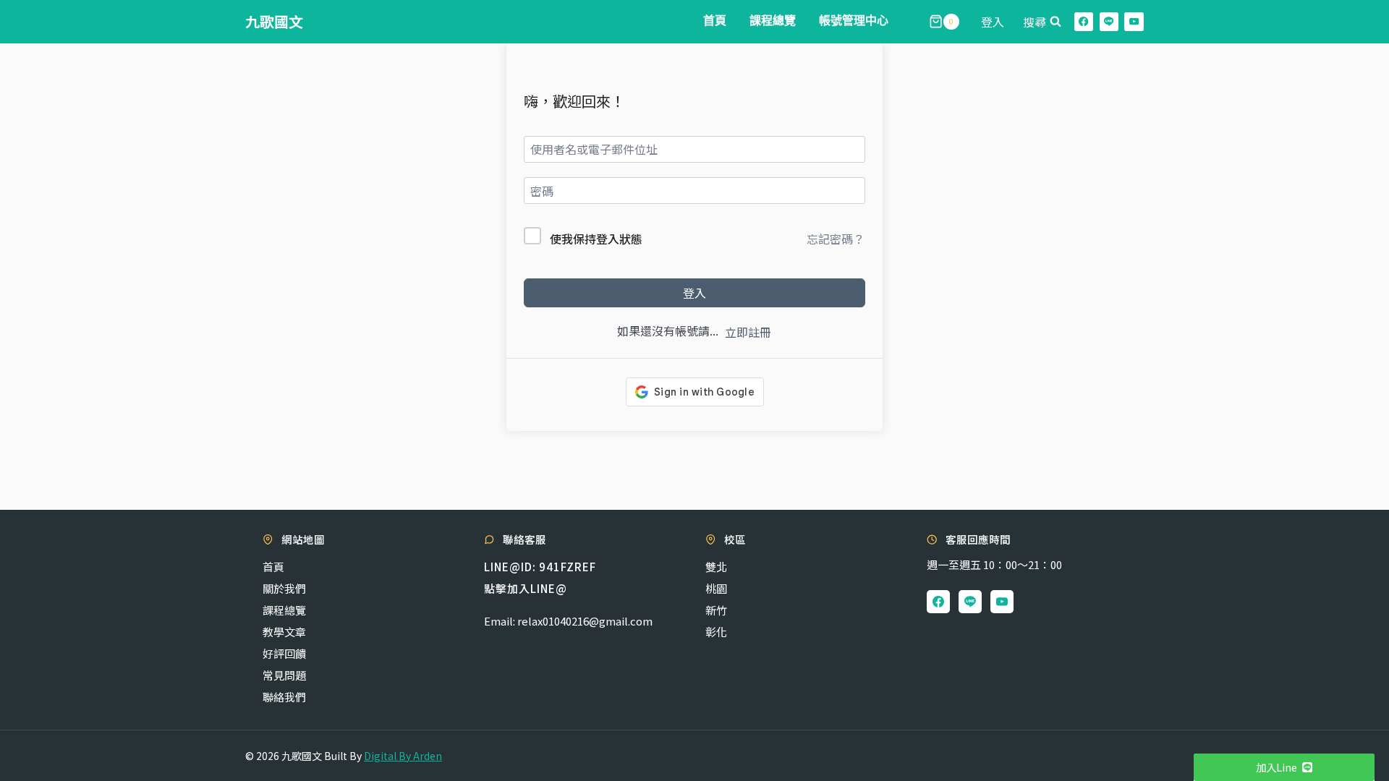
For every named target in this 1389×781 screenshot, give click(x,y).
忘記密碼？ (836, 238)
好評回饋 (284, 653)
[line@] (1109, 22)
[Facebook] (1084, 22)
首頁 (714, 21)
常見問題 (284, 675)
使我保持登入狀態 (596, 238)
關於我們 (284, 588)
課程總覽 (772, 21)
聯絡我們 (284, 696)
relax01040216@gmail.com (585, 620)
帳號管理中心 (853, 21)
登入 (694, 293)
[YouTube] (1134, 22)
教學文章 (284, 631)
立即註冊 (748, 332)
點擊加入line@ (525, 588)
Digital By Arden (403, 755)
